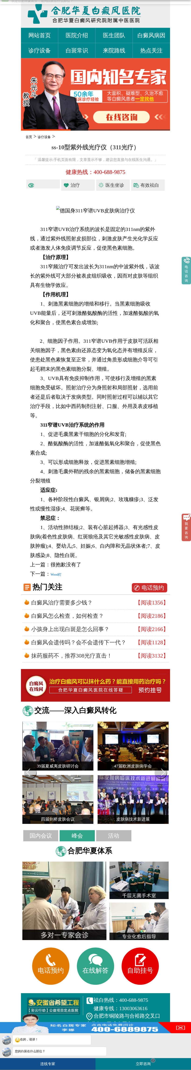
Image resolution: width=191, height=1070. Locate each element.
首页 (29, 137)
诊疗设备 (44, 137)
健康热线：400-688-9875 (95, 172)
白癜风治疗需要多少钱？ (62, 603)
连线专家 (47, 1064)
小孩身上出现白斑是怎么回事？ (70, 629)
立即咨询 (145, 1062)
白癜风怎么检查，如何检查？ (67, 616)
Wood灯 (56, 574)
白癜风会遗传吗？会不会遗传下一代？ (78, 642)
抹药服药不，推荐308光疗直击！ (71, 656)
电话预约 (153, 588)
